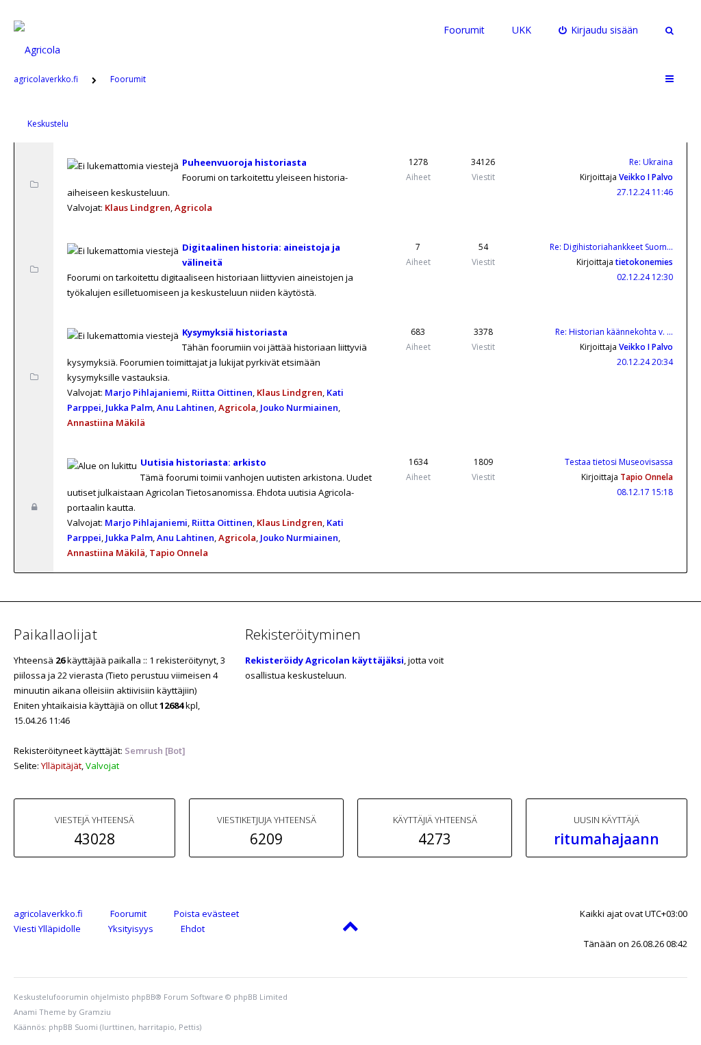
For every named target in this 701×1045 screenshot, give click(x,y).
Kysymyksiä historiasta (235, 332)
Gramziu (95, 1012)
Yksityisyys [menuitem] (130, 928)
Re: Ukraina (651, 162)
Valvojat (102, 765)
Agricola (193, 207)
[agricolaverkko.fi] (53, 30)
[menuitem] (598, 30)
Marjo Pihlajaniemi (146, 392)
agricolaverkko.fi (48, 913)
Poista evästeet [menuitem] (206, 913)
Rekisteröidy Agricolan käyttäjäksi (324, 660)
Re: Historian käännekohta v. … (614, 332)
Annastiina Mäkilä (106, 422)
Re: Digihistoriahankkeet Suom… (611, 247)
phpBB (143, 997)
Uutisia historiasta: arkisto (203, 462)
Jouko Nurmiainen (299, 407)
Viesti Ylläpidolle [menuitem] (47, 928)
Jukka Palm (129, 407)
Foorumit (464, 29)
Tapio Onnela (178, 552)
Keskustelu (47, 123)
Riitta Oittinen (222, 392)
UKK (521, 29)
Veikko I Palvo (646, 177)
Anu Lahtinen (185, 407)
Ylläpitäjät (61, 765)
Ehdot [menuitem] (193, 928)
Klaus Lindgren (137, 207)
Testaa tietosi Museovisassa (619, 462)
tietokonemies (644, 262)
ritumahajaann (606, 838)
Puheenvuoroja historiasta (244, 162)
